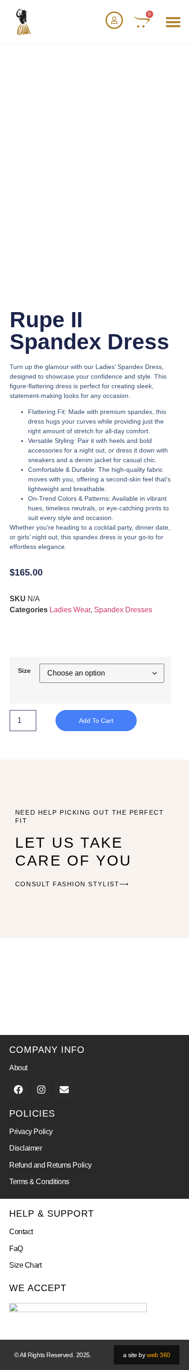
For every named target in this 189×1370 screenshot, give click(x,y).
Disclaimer (25, 1148)
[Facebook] (18, 1089)
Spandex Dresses (123, 610)
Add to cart (96, 720)
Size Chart (25, 1265)
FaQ (16, 1249)
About (18, 1068)
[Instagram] (41, 1089)
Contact (21, 1232)
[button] (173, 22)
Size (24, 670)
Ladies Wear (70, 610)
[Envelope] (64, 1089)
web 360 (158, 1355)
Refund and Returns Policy (50, 1165)
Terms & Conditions (39, 1181)
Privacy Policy (31, 1131)
